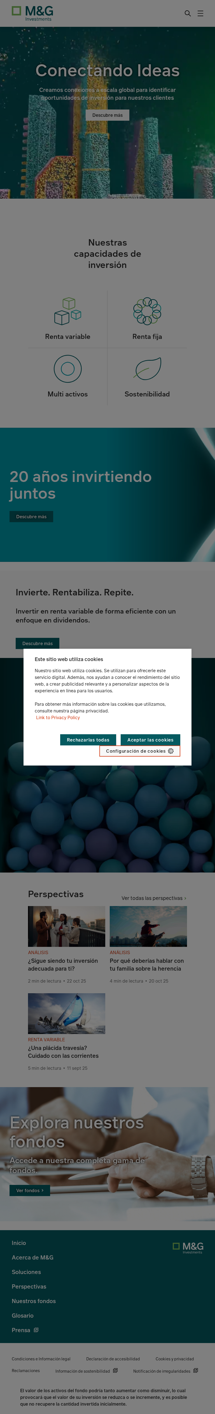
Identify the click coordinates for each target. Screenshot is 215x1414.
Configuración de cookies (136, 751)
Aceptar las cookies (150, 740)
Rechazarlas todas (88, 740)
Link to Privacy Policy (58, 717)
